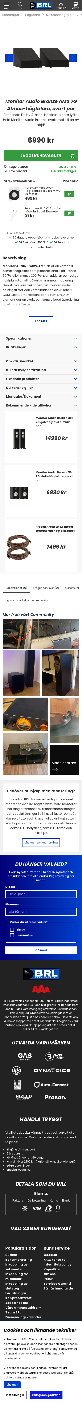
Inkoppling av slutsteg (16, 1286)
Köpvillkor (52, 1269)
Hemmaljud (10, 15)
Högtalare (32, 15)
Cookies (50, 1255)
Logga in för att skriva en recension (26, 600)
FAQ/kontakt (54, 1259)
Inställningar (15, 1395)
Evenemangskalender (23, 1317)
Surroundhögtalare (60, 15)
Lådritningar (15, 1293)
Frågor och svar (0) (46, 588)
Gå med (41, 950)
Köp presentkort (18, 1298)
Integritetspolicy (57, 1264)
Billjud (20, 929)
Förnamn (12, 904)
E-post (10, 887)
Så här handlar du (58, 1288)
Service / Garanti (57, 1283)
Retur (48, 1279)
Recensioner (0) (16, 588)
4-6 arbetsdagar (63, 171)
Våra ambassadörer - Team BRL (23, 1310)
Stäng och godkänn (46, 1395)
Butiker (11, 1255)
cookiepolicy (12, 1358)
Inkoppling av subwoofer (16, 1266)
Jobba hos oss (16, 1303)
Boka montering (18, 1259)
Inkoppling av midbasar (16, 1276)
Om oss (49, 1274)
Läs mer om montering (41, 842)
